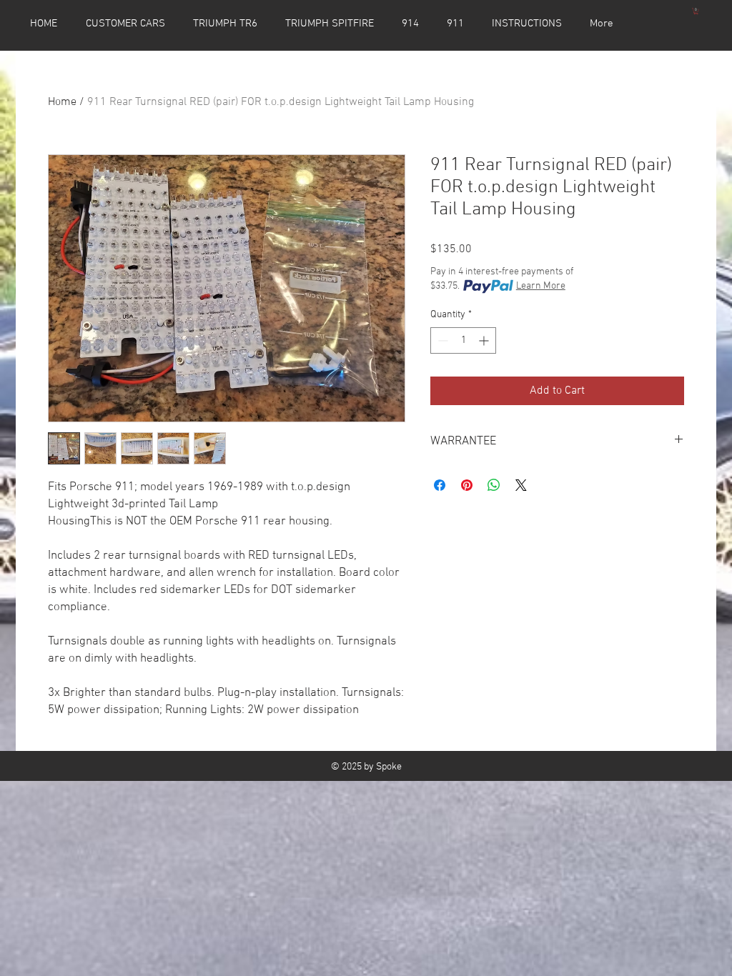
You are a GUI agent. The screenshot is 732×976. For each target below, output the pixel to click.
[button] (696, 11)
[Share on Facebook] (439, 485)
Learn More (540, 286)
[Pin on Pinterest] (466, 485)
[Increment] (485, 340)
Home (62, 102)
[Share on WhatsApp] (494, 485)
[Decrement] (441, 340)
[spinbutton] (463, 340)
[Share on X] (521, 485)
